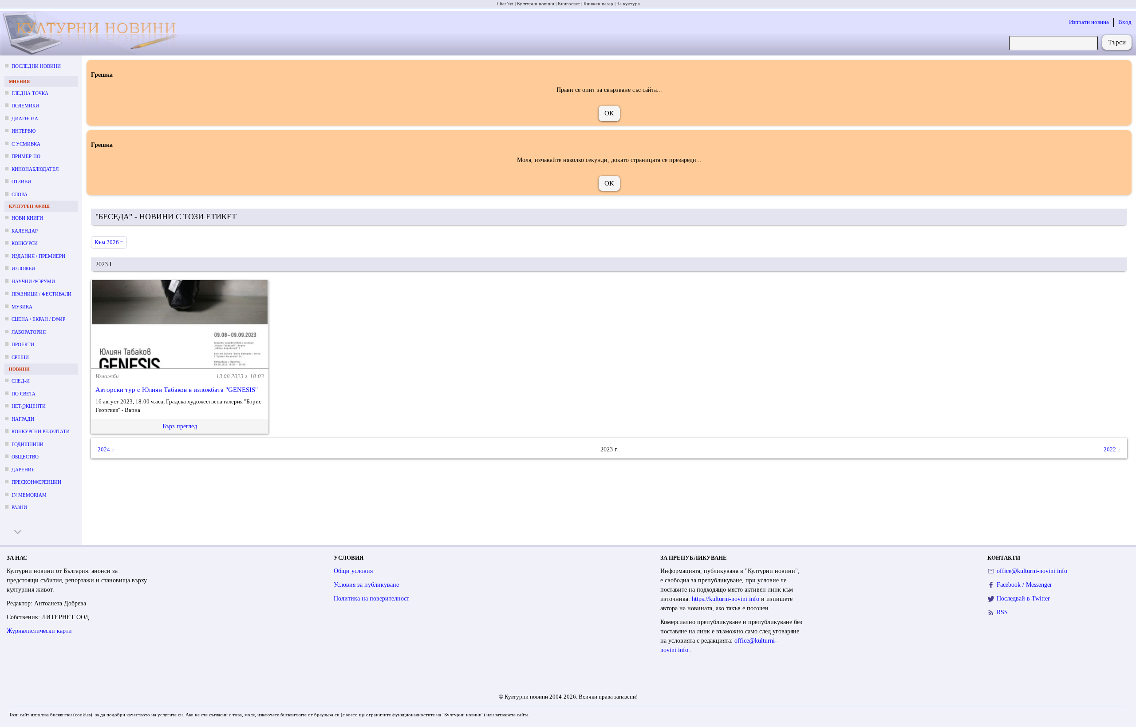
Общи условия (353, 571)
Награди (23, 419)
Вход (1125, 22)
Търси (1117, 42)
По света (24, 393)
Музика (22, 306)
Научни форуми (33, 281)
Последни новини (36, 66)
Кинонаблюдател (35, 169)
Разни (19, 507)
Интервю (24, 131)
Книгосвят (569, 3)
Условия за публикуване (366, 584)
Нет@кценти (29, 406)
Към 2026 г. (109, 242)
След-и (21, 380)
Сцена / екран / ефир (38, 319)
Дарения (23, 469)
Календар (25, 230)
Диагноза (25, 118)
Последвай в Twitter (1023, 598)
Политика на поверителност (371, 598)
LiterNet (505, 3)
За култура (628, 3)
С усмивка (26, 143)
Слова (20, 194)
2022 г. (1112, 449)
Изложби (23, 268)
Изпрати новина (1089, 22)
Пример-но (26, 156)
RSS (1002, 612)
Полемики (25, 105)
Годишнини (27, 444)
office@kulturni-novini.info (1032, 571)
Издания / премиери (38, 256)
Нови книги (27, 218)
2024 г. (106, 449)
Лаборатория (29, 332)
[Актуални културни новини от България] (95, 33)
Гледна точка (30, 93)
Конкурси (25, 243)
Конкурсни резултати (41, 431)
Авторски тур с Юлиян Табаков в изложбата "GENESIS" (176, 389)
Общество (25, 456)
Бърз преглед (179, 426)
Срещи (20, 357)
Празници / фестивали (41, 293)
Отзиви (21, 181)
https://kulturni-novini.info (726, 599)
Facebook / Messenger (1024, 584)
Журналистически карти (39, 631)
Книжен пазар (598, 3)
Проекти (23, 344)
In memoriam (29, 495)
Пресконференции (36, 482)
